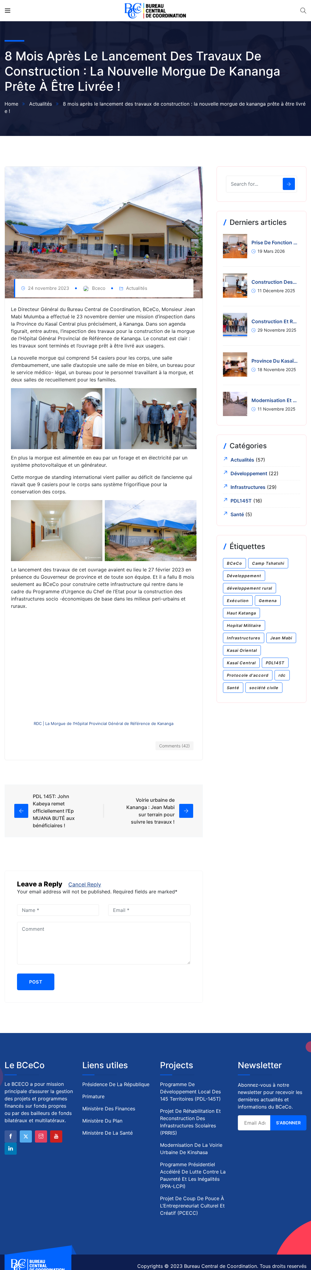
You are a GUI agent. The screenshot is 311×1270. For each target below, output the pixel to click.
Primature (93, 1096)
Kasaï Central (241, 662)
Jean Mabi (281, 637)
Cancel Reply (84, 884)
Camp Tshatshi (268, 563)
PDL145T (241, 501)
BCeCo (234, 563)
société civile (264, 687)
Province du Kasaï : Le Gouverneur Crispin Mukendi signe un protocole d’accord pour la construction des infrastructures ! (274, 361)
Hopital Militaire (244, 625)
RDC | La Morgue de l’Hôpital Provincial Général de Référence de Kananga (103, 723)
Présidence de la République (115, 1084)
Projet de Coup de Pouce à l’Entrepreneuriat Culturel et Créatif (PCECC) (192, 1205)
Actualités (40, 104)
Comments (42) (174, 745)
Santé (237, 514)
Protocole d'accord (247, 675)
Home (11, 104)
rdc (282, 675)
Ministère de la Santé (107, 1133)
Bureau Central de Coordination (220, 1266)
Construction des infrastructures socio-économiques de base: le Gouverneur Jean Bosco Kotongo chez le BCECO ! (274, 282)
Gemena (268, 600)
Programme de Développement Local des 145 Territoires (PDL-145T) (190, 1091)
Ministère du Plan (102, 1121)
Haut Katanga (241, 613)
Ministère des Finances (108, 1109)
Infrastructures (248, 487)
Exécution (238, 600)
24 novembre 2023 (48, 288)
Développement (249, 473)
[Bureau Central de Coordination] (155, 11)
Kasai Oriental (242, 650)
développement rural (249, 588)
